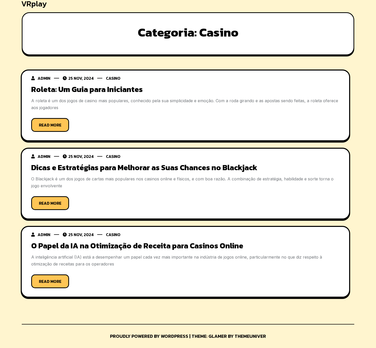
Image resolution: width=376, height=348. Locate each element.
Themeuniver (250, 336)
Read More (50, 125)
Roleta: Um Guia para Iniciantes (87, 89)
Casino (113, 78)
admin (44, 78)
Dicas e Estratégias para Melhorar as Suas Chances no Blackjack (144, 167)
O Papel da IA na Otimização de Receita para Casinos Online (137, 245)
